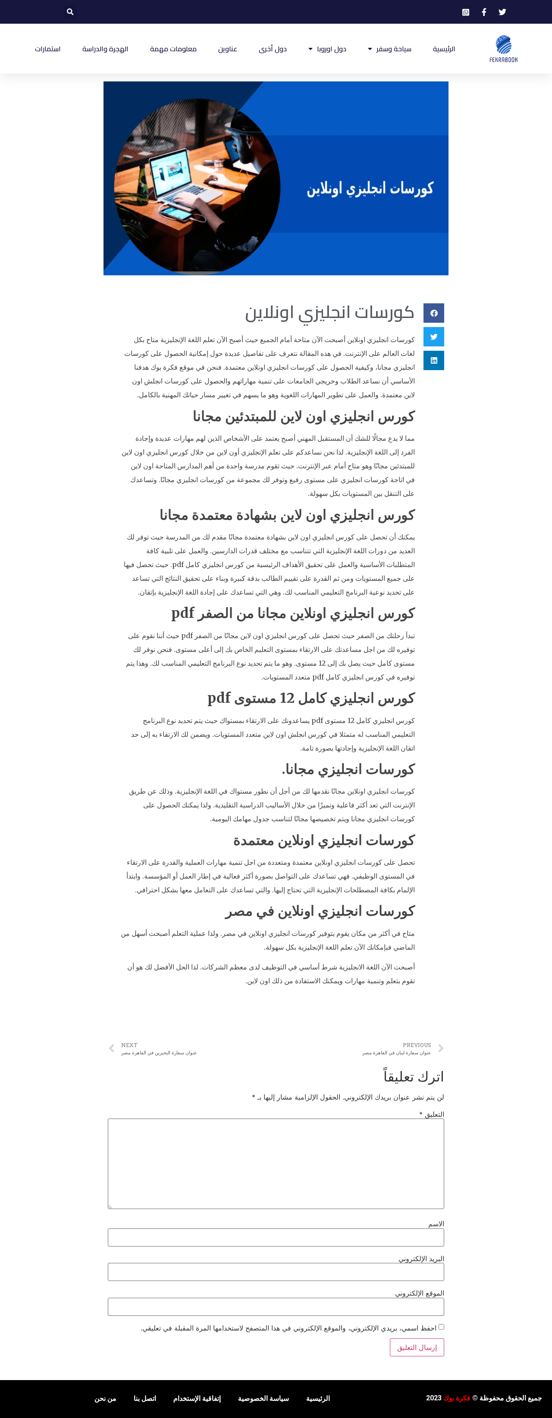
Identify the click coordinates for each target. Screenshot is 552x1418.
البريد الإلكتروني (421, 1258)
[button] (70, 12)
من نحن (105, 1398)
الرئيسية (444, 48)
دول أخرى (273, 48)
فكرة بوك (456, 1398)
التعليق (431, 1114)
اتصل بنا (145, 1398)
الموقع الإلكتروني (419, 1293)
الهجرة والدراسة (105, 48)
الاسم (436, 1223)
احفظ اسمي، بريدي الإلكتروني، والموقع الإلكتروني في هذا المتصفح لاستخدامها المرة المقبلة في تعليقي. (288, 1328)
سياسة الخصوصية (263, 1398)
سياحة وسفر (393, 48)
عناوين (227, 48)
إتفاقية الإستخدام (197, 1398)
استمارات (48, 48)
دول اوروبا (331, 48)
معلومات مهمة (173, 48)
